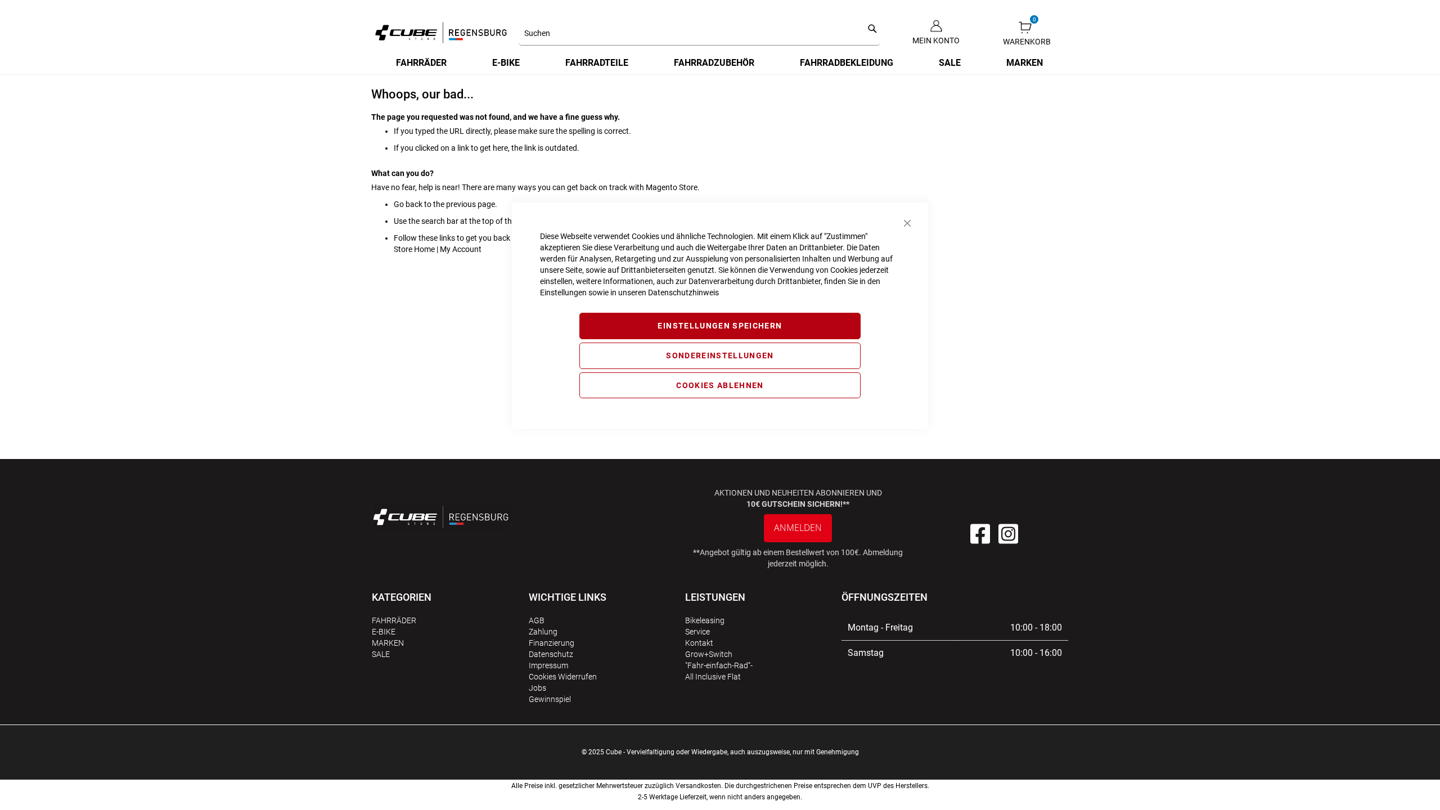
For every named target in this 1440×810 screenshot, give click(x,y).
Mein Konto (936, 40)
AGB (536, 620)
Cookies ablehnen (720, 385)
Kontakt (699, 642)
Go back (408, 204)
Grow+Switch (708, 654)
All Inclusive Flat (713, 676)
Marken (388, 642)
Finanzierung (551, 642)
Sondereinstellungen (720, 355)
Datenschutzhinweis (683, 292)
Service (697, 631)
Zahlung (543, 631)
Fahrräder (394, 620)
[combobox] (699, 34)
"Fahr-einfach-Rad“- (719, 665)
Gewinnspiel (550, 699)
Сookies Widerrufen (563, 676)
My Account (461, 249)
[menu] (720, 63)
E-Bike (383, 631)
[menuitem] (422, 63)
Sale (381, 654)
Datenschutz (551, 654)
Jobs (537, 687)
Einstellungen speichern (720, 325)
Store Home (414, 249)
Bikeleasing (704, 620)
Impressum (548, 665)
